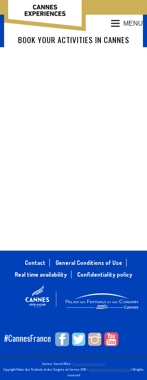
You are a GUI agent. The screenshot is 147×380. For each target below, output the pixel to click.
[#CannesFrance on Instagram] (95, 339)
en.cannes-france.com (89, 363)
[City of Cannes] (40, 307)
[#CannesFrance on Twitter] (78, 339)
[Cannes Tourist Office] (45, 12)
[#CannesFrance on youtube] (111, 339)
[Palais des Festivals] (102, 310)
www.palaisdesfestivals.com (109, 369)
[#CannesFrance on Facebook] (62, 339)
